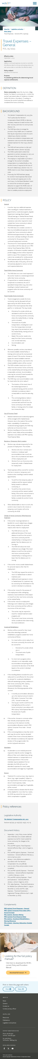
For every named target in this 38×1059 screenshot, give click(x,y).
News (4, 1001)
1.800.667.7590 (11, 1035)
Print (7, 989)
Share (19, 989)
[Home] (6, 4)
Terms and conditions (7, 1055)
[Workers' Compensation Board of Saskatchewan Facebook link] (4, 1048)
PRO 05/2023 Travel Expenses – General (16, 908)
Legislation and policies (9, 1023)
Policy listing (7, 31)
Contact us (6, 1006)
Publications (6, 1020)
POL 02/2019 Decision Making (13, 915)
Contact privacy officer (9, 1009)
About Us (6, 29)
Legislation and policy (17, 29)
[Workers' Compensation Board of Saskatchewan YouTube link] (12, 1048)
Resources (6, 1017)
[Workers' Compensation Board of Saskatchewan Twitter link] (8, 1048)
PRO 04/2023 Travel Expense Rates (15, 917)
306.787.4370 (10, 1033)
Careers (5, 1003)
